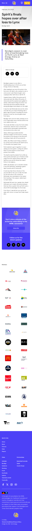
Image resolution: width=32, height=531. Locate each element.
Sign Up (27, 3)
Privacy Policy (17, 522)
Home (3, 442)
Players (4, 451)
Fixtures (4, 446)
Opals (18, 463)
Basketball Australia (22, 461)
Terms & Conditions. (7, 522)
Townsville (5, 480)
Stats (3, 449)
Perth (3, 470)
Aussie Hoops (20, 466)
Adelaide (4, 461)
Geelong (4, 468)
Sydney (4, 475)
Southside (4, 473)
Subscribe (16, 228)
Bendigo (4, 463)
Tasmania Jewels (6, 477)
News (3, 444)
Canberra (4, 466)
